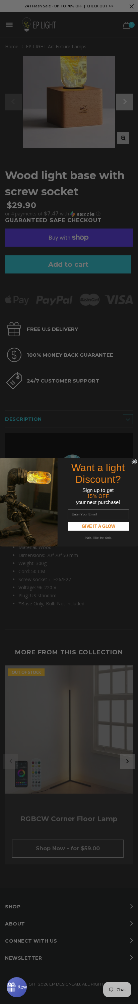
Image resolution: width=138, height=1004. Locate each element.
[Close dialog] (134, 461)
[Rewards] (17, 987)
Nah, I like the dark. (98, 538)
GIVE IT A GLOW (99, 526)
